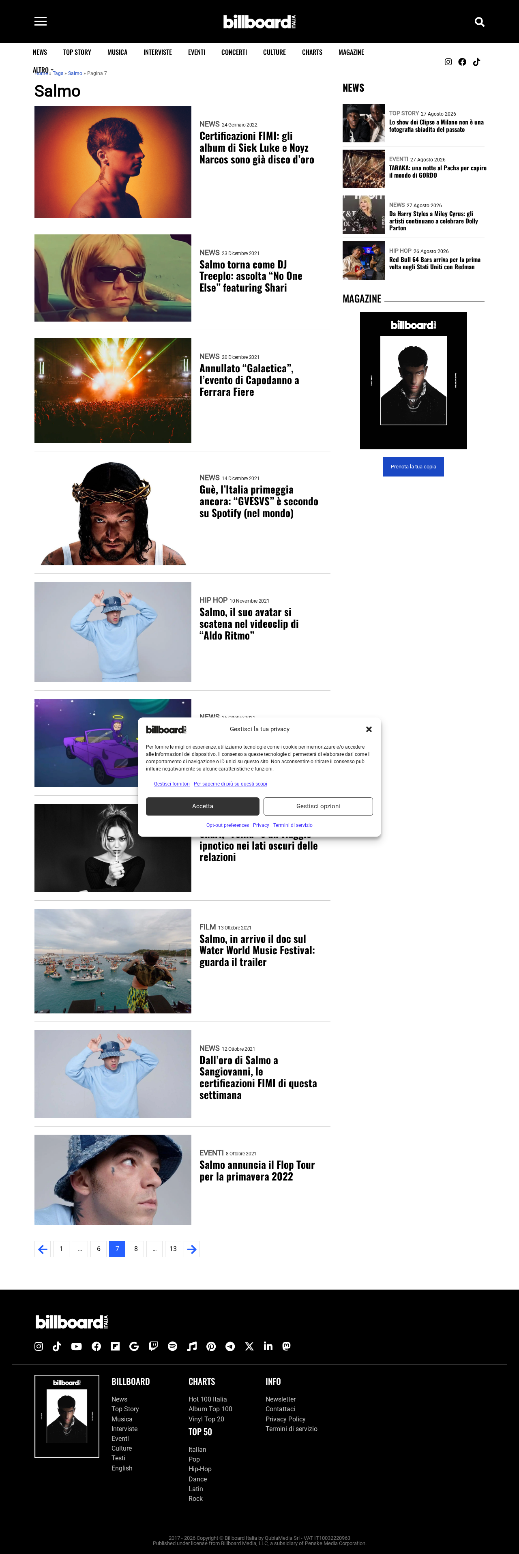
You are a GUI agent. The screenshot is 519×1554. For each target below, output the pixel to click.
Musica (117, 52)
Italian (197, 1449)
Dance (198, 1479)
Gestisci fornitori (172, 784)
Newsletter (281, 1399)
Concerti (234, 52)
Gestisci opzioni (318, 806)
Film (207, 927)
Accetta (202, 806)
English (122, 1468)
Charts (312, 52)
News (40, 52)
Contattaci (280, 1409)
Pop (194, 1459)
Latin (196, 1489)
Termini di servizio (291, 1429)
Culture (274, 52)
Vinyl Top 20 (206, 1419)
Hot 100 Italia (208, 1399)
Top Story (77, 52)
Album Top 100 (210, 1409)
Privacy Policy (286, 1419)
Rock (196, 1498)
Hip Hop (213, 600)
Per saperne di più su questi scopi (230, 784)
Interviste (158, 52)
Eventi (196, 52)
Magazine (351, 52)
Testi (118, 1458)
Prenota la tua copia (413, 467)
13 (173, 1249)
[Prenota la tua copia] (414, 380)
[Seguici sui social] (448, 62)
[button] (369, 729)
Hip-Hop (200, 1469)
